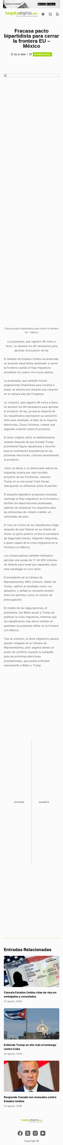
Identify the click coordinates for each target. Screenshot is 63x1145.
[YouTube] (42, 1133)
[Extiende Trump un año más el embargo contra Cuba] (31, 1023)
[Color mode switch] (43, 14)
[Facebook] (20, 1133)
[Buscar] (50, 14)
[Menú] (57, 14)
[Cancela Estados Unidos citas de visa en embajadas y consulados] (31, 971)
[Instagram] (35, 1133)
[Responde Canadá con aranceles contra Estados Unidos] (31, 1076)
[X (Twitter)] (27, 1133)
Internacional (42, 54)
